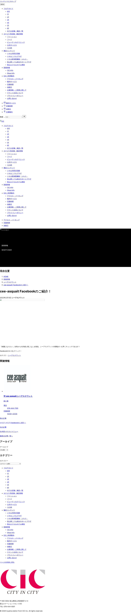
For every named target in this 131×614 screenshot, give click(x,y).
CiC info (10, 70)
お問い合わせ (12, 98)
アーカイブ (4, 447)
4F (8, 23)
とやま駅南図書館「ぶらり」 (17, 59)
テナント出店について (15, 93)
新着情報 (7, 68)
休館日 (9, 87)
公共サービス (12, 45)
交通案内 (9, 112)
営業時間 (10, 84)
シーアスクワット (14, 355)
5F (8, 25)
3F (8, 20)
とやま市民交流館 (13, 53)
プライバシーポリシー (15, 96)
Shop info (10, 73)
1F (8, 14)
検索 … (2, 117)
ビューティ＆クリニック (16, 42)
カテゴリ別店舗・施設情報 (13, 34)
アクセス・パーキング (15, 79)
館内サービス (12, 82)
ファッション (12, 37)
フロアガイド (8, 9)
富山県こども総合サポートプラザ (19, 62)
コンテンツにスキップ (8, 1)
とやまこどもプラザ (14, 56)
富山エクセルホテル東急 (16, 65)
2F (8, 17)
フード (9, 39)
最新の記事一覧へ (6, 436)
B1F (8, 11)
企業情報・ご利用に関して (16, 90)
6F (8, 28)
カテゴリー (4, 461)
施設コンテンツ (9, 51)
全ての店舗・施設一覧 (15, 31)
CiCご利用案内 (9, 76)
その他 (9, 48)
